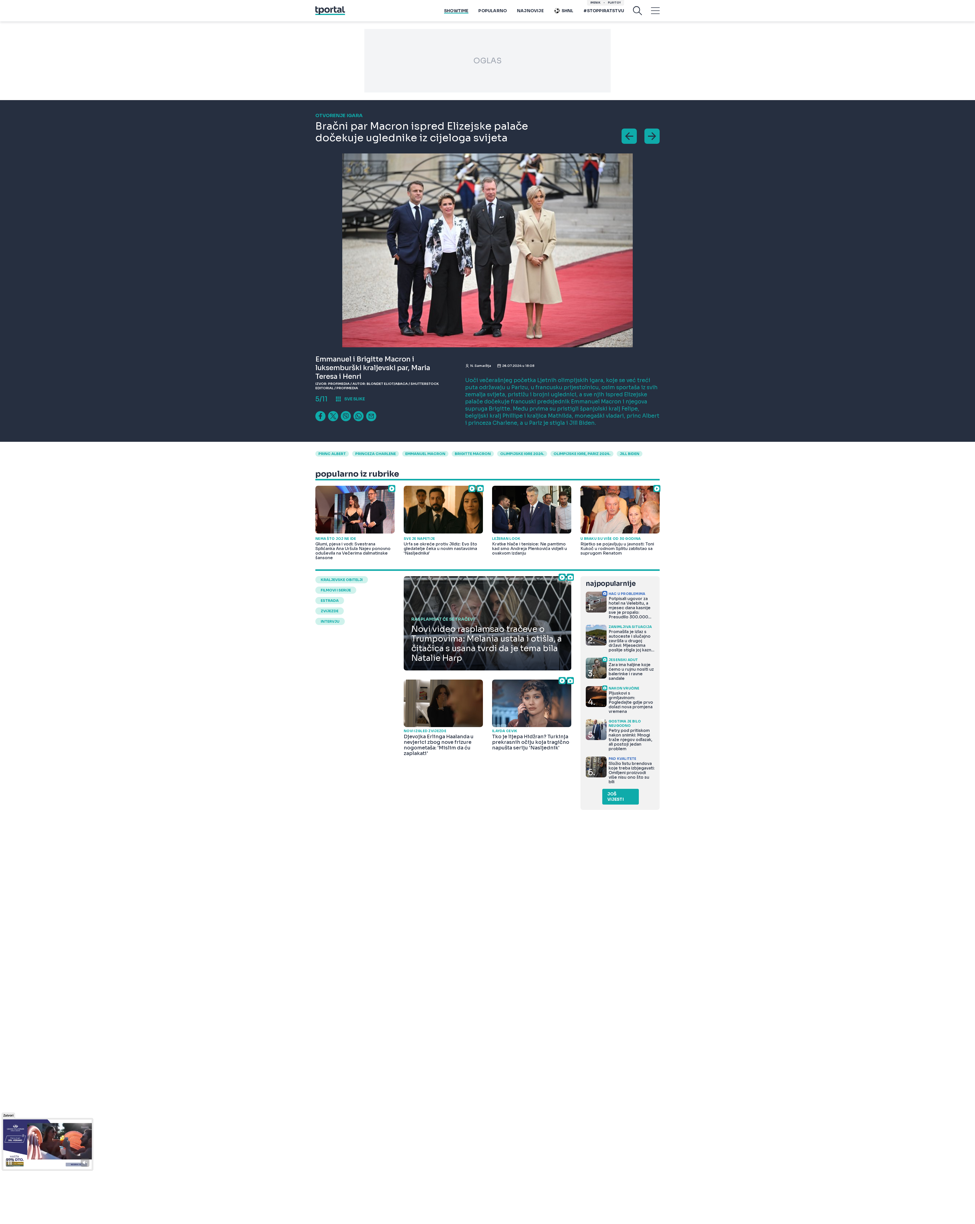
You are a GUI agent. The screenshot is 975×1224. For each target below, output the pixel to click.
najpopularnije (611, 583)
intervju (330, 621)
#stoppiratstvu (603, 10)
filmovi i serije (336, 590)
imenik (595, 2)
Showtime (456, 10)
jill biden (629, 453)
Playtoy (614, 2)
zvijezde (329, 611)
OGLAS (487, 61)
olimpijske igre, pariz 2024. (582, 453)
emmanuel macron (425, 453)
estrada (330, 600)
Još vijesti (615, 796)
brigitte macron (473, 453)
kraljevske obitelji (342, 579)
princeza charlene (375, 453)
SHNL (568, 10)
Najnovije (530, 10)
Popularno (492, 10)
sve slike (354, 399)
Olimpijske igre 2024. (522, 453)
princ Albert (332, 453)
